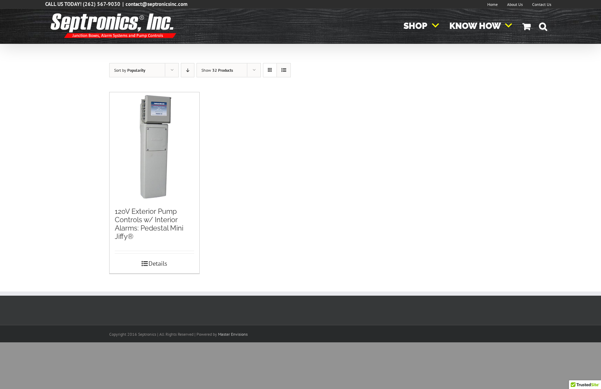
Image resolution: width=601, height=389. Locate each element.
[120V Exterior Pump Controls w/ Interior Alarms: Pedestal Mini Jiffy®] (154, 146)
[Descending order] (187, 70)
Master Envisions (233, 334)
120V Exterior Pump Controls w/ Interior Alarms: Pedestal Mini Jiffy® (149, 224)
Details (158, 263)
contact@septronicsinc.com (156, 4)
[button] (543, 26)
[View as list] (283, 70)
